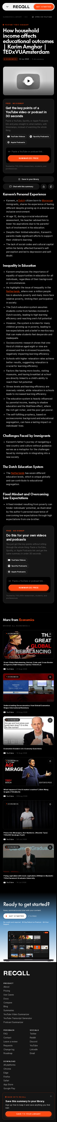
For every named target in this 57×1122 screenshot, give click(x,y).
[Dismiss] (50, 1096)
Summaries (9, 1010)
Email (32, 1053)
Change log (9, 1049)
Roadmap (8, 1053)
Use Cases (9, 995)
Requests (8, 1046)
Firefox (7, 1077)
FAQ (6, 1034)
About (6, 987)
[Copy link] (51, 186)
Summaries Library (12, 17)
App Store (8, 1084)
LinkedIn (34, 1049)
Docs (6, 999)
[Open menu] (7, 6)
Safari (6, 1081)
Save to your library (30, 179)
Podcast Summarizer (13, 1022)
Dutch (21, 200)
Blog (6, 1006)
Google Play (9, 1088)
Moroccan (47, 200)
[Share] (44, 186)
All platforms (9, 1065)
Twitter (33, 1034)
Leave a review (11, 1042)
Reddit (33, 1038)
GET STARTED (16, 916)
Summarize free (29, 158)
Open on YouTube (43, 17)
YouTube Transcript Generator (18, 1018)
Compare (8, 1003)
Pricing (7, 991)
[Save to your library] (50, 634)
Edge (6, 1073)
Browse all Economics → (16, 626)
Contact (7, 1038)
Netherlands (13, 291)
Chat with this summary (23, 186)
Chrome (7, 1069)
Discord (33, 1042)
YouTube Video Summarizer (16, 1014)
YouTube (34, 1046)
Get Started (43, 7)
